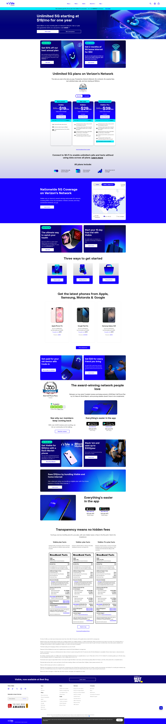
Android (42, 690)
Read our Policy (66, 602)
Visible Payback (63, 703)
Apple (42, 699)
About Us (92, 688)
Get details (107, 8)
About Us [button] (92, 3)
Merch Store (43, 709)
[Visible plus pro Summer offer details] (113, 120)
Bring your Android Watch (79, 692)
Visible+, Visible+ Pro (108, 184)
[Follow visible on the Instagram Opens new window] (8, 689)
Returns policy (77, 702)
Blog (91, 690)
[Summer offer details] (69, 27)
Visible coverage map (64, 690)
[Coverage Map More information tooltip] (124, 185)
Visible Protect (77, 696)
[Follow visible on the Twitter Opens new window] (17, 689)
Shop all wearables (45, 697)
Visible (97, 184)
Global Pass (62, 694)
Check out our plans (64, 688)
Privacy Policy (67, 716)
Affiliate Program (93, 696)
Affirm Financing (77, 700)
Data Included (53, 596)
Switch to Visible (77, 694)
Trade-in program (63, 701)
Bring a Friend (62, 705)
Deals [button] (83, 3)
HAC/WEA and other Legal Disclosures (63, 714)
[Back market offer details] (53, 458)
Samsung (43, 705)
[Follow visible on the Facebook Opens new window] (21, 689)
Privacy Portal (62, 716)
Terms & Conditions (55, 716)
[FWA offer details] (47, 58)
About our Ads (73, 714)
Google (42, 703)
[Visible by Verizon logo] (10, 721)
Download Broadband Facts (83, 631)
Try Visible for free (63, 692)
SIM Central (76, 704)
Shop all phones (44, 695)
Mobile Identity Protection (89, 714)
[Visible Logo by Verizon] (10, 3)
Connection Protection (95, 694)
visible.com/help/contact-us (83, 614)
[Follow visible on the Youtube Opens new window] (25, 688)
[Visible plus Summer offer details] (69, 120)
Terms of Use (53, 714)
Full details (61, 114)
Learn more (97, 157)
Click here (52, 581)
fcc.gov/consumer (90, 620)
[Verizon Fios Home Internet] (69, 483)
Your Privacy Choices (84, 716)
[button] (150, 3)
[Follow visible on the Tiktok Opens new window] (12, 688)
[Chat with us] (161, 708)
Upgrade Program (63, 699)
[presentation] (150, 3)
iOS (41, 688)
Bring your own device (78, 688)
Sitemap (48, 714)
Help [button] (100, 3)
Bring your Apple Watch (79, 690)
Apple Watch (43, 701)
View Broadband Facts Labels (83, 149)
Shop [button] (68, 3)
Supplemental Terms (80, 714)
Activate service (77, 698)
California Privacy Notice (75, 716)
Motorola (43, 707)
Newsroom (92, 692)
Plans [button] (76, 3)
